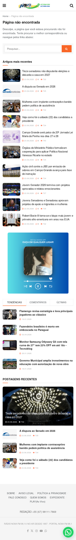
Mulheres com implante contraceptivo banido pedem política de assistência (46, 103)
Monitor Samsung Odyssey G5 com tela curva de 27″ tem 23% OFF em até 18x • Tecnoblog (43, 345)
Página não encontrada (22, 16)
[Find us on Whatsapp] (46, 531)
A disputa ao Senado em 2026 (38, 86)
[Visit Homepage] (38, 5)
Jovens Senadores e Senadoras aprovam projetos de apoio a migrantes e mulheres (45, 202)
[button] (68, 532)
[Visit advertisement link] (38, 263)
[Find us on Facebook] (28, 531)
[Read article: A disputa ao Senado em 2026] (11, 90)
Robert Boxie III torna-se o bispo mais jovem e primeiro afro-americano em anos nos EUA (47, 217)
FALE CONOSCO (17, 497)
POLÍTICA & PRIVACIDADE (51, 493)
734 (44, 110)
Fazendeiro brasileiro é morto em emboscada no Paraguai (39, 328)
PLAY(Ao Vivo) (37, 501)
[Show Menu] (4, 5)
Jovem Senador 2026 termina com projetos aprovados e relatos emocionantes (46, 186)
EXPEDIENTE (57, 497)
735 (44, 91)
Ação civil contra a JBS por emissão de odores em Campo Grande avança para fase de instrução (47, 170)
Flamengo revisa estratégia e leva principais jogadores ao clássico (46, 312)
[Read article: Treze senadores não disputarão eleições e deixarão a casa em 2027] (11, 75)
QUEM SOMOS (38, 497)
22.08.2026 (29, 193)
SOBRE (11, 493)
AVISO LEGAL (26, 493)
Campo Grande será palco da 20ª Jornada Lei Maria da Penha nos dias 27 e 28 (47, 134)
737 (44, 193)
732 (44, 79)
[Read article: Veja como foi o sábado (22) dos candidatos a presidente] (11, 121)
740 (44, 140)
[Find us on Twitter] (32, 531)
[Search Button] (71, 5)
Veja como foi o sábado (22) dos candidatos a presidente (46, 461)
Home (5, 16)
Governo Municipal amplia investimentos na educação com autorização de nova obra (46, 362)
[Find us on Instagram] (36, 531)
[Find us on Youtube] (41, 531)
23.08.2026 (29, 79)
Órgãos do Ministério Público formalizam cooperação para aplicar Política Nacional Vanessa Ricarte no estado (45, 151)
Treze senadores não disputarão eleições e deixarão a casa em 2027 (45, 73)
